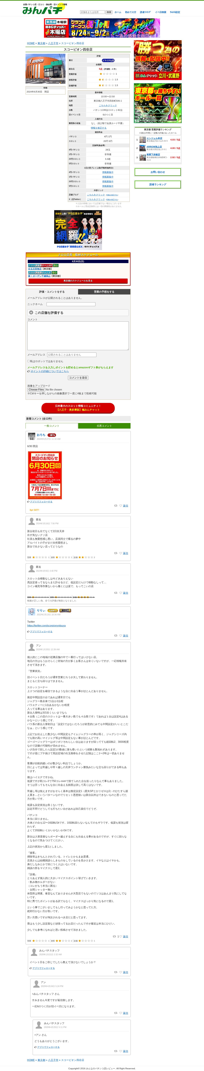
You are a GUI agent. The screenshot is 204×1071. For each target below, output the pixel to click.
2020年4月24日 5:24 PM (52, 986)
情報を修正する (98, 128)
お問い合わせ (158, 172)
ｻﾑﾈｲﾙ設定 (175, 12)
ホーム (118, 12)
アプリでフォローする (41, 501)
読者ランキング (157, 184)
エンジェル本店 (154, 138)
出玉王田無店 (35, 269)
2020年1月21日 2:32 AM (50, 954)
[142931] (120, 1051)
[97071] (120, 972)
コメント (32, 319)
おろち (41, 434)
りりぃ (41, 610)
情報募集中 (107, 172)
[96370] (120, 936)
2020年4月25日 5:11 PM (55, 1027)
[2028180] (120, 553)
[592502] (120, 635)
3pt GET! (34, 510)
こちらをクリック (108, 105)
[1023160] (120, 593)
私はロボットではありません (46, 361)
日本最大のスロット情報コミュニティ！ (78, 408)
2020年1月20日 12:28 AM (48, 649)
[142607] (120, 1013)
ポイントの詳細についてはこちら (50, 371)
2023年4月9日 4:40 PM (46, 571)
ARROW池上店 (154, 146)
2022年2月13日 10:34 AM (48, 614)
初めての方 (130, 12)
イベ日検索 (160, 12)
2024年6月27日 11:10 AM (48, 439)
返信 (125, 505)
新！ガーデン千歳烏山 (39, 276)
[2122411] (120, 505)
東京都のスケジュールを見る (78, 280)
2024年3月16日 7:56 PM (47, 523)
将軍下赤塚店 (153, 154)
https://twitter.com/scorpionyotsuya (46, 625)
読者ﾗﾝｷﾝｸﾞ (145, 12)
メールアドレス (36, 354)
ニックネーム (35, 304)
